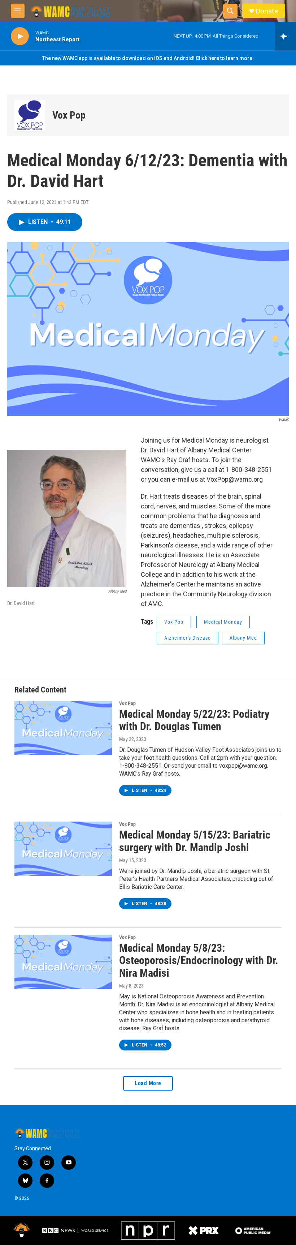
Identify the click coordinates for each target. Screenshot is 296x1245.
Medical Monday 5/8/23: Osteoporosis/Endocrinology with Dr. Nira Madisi (198, 961)
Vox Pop (69, 115)
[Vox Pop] (29, 115)
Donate (267, 11)
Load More (148, 1083)
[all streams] (285, 36)
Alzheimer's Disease (187, 638)
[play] (20, 36)
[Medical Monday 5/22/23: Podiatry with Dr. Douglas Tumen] (63, 728)
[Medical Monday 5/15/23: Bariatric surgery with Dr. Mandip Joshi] (63, 849)
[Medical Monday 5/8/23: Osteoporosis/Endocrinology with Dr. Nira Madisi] (63, 962)
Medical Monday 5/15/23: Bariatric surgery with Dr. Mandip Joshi (194, 841)
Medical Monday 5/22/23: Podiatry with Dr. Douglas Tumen (194, 720)
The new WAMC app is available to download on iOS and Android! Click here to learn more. (148, 58)
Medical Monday (223, 622)
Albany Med (243, 638)
